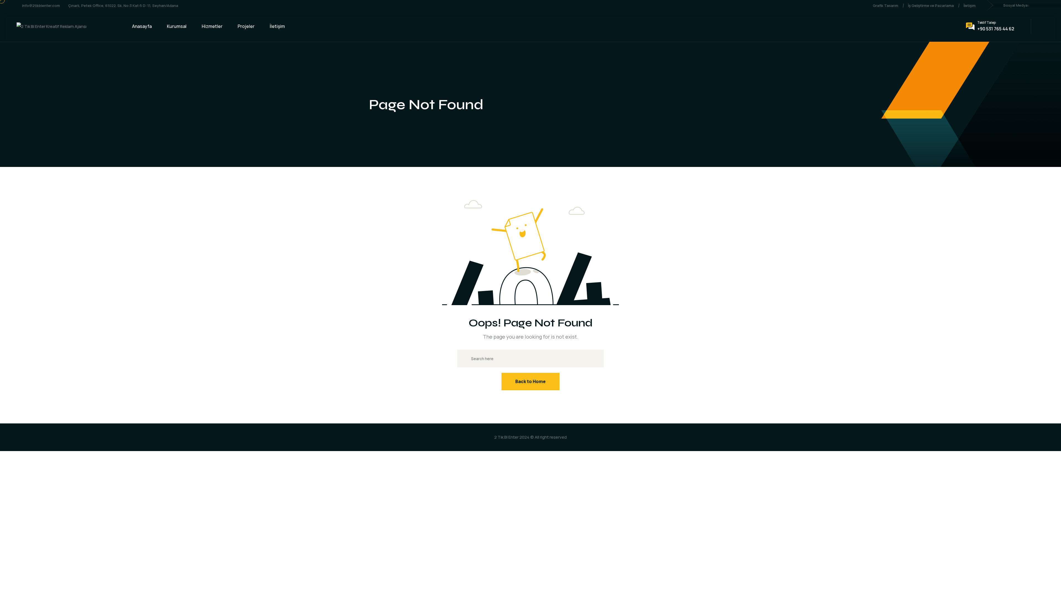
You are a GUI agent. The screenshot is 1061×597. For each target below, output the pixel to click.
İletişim (969, 5)
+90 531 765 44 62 (995, 29)
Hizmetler (212, 26)
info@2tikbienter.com (41, 5)
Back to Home (530, 381)
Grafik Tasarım (885, 5)
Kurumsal (177, 26)
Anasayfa (142, 26)
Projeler (246, 26)
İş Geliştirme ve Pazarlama (931, 5)
